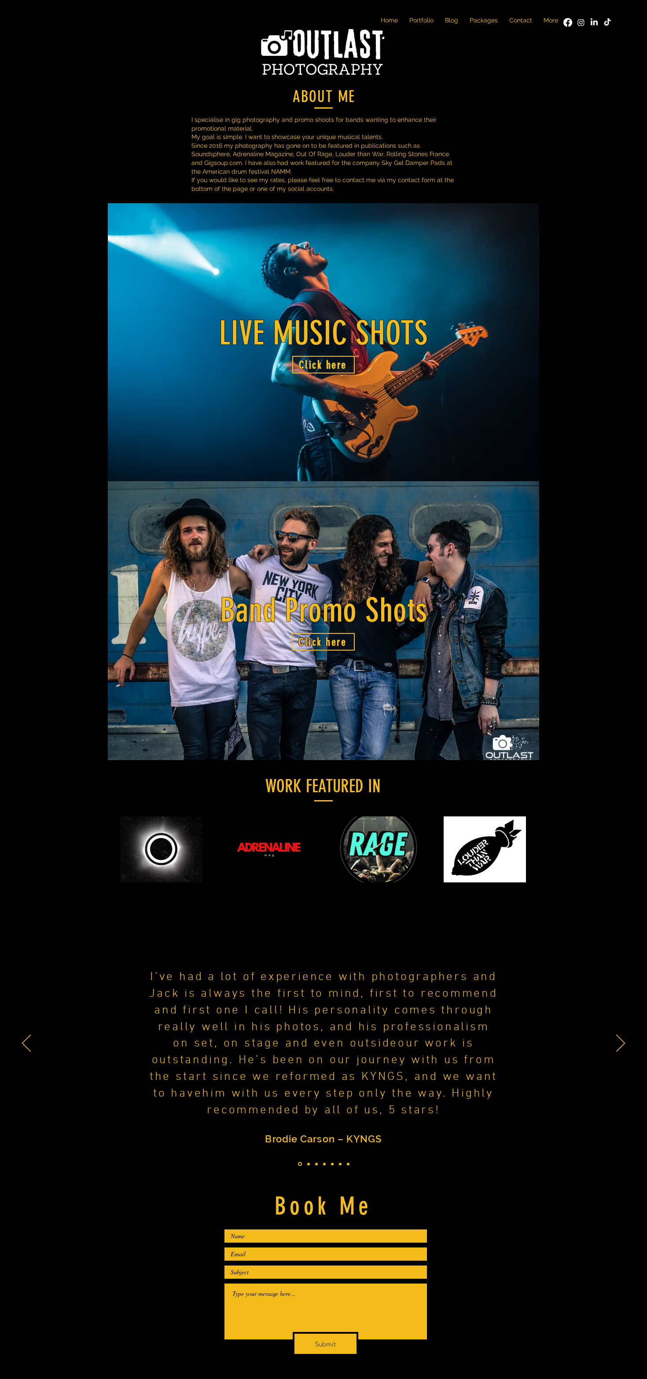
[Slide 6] (340, 1164)
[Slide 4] (324, 1164)
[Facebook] (567, 22)
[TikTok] (607, 22)
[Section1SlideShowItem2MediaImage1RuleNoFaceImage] (308, 1164)
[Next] (620, 1044)
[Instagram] (581, 22)
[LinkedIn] (594, 22)
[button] (421, 20)
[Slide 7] (348, 1164)
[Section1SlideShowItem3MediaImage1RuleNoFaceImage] (316, 1164)
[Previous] (26, 1044)
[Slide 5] (332, 1164)
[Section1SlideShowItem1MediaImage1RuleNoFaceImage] (299, 1164)
